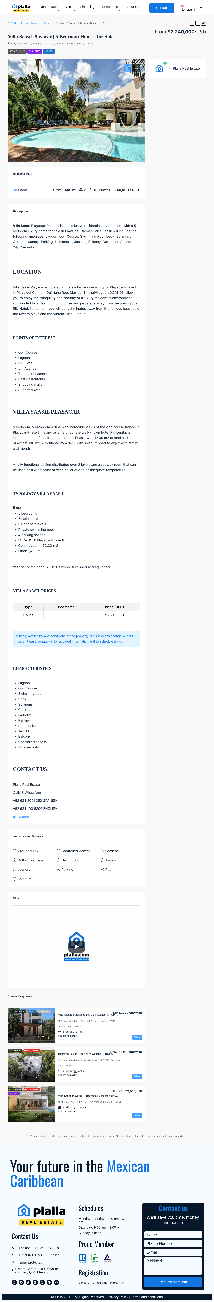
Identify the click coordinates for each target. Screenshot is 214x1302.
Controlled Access (75, 851)
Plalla (14, 23)
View (137, 1037)
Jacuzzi (48, 51)
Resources (110, 7)
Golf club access (31, 860)
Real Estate (48, 7)
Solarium (24, 879)
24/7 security (28, 851)
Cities (68, 7)
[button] (192, 23)
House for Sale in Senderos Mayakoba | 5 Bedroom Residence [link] (93, 1053)
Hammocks (70, 860)
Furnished (34, 51)
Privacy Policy (118, 1297)
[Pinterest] (49, 1282)
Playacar (47, 23)
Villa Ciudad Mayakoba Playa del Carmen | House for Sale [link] (91, 1014)
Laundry (24, 870)
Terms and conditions (147, 1297)
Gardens (112, 851)
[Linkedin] (35, 1282)
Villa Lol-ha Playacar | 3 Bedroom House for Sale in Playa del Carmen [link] (98, 1095)
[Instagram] (42, 1282)
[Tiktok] (28, 1282)
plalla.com (21, 817)
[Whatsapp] (14, 1282)
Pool (108, 870)
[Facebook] (21, 1282)
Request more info (173, 1282)
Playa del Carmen (30, 23)
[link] (31, 1025)
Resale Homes (17, 51)
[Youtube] (56, 1282)
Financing (87, 7)
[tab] (128, 68)
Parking (67, 870)
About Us (132, 7)
